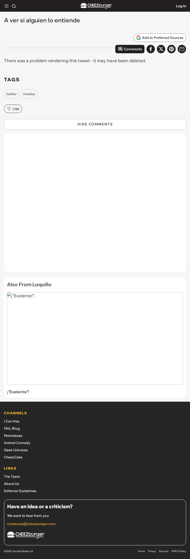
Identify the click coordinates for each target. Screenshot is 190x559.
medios (29, 94)
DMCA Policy (178, 551)
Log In (181, 6)
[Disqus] (95, 205)
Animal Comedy (17, 443)
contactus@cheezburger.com (31, 524)
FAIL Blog (12, 428)
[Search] (13, 5)
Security (163, 551)
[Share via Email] (182, 49)
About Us (11, 483)
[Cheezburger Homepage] (96, 6)
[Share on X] (161, 49)
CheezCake (13, 457)
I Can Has (11, 421)
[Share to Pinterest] (171, 49)
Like (16, 109)
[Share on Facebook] (150, 49)
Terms (141, 551)
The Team (12, 476)
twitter (11, 94)
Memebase (13, 435)
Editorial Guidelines (20, 491)
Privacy (152, 551)
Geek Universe (16, 450)
